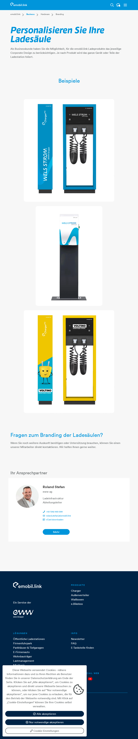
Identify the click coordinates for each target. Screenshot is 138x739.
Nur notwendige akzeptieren (46, 722)
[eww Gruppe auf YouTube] (90, 679)
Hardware (45, 14)
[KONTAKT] (118, 5)
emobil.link (15, 14)
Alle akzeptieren (46, 713)
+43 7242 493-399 (54, 511)
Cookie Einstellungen (46, 730)
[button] (125, 5)
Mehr (56, 532)
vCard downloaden (54, 519)
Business (30, 14)
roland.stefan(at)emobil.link (58, 515)
